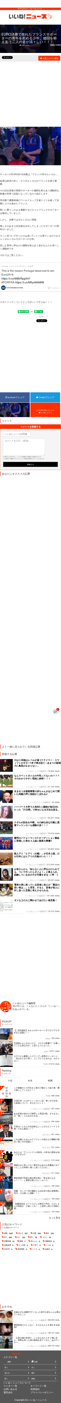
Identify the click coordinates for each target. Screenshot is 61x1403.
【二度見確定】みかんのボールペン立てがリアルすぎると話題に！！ (37, 1031)
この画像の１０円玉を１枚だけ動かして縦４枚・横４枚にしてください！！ (37, 1088)
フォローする (13, 266)
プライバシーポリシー (41, 1392)
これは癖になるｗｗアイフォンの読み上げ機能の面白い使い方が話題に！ (37, 1140)
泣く (21, 1237)
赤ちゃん (35, 1241)
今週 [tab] (10, 1080)
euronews (4, 266)
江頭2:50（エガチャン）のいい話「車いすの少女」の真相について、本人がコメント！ (37, 1101)
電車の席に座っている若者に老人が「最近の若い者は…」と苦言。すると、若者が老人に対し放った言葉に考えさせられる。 (37, 887)
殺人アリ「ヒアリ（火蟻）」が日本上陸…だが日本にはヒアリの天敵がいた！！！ (37, 855)
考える (23, 1233)
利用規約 (35, 1389)
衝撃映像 (9, 1241)
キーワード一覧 (38, 1385)
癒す (50, 1233)
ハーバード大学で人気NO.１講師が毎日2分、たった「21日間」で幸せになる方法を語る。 (37, 808)
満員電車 (22, 1249)
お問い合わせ (10, 1389)
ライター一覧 (10, 1385)
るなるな (46, 1134)
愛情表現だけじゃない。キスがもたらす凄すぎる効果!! (37, 1326)
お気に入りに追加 (50, 58)
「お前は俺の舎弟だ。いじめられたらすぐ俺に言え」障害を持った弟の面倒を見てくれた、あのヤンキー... (37, 1340)
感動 (8, 1233)
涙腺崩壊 (8, 1245)
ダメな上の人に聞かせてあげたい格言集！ (35, 900)
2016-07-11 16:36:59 (26, 266)
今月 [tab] (30, 1080)
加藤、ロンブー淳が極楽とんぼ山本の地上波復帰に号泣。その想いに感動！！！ (37, 1191)
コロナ (46, 1237)
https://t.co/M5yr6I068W (29, 282)
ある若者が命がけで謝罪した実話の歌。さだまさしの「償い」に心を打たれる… (37, 1114)
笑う (8, 1237)
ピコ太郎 (23, 1245)
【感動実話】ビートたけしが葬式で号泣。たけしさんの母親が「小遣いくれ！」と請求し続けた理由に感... (37, 1206)
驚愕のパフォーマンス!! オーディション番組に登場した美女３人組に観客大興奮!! (36, 839)
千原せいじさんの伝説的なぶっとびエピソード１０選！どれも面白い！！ (37, 1127)
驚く (33, 1237)
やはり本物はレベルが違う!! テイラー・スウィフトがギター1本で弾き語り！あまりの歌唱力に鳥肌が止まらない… (37, 762)
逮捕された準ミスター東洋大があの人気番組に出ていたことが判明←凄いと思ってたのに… (37, 1166)
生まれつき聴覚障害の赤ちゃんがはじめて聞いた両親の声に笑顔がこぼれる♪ (37, 792)
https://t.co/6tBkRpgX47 (15, 278)
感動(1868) (55, 44)
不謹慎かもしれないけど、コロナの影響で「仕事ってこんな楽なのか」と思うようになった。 (37, 1044)
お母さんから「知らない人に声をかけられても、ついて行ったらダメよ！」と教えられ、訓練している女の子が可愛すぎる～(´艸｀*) (37, 871)
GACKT (8, 1249)
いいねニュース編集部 (36, 771)
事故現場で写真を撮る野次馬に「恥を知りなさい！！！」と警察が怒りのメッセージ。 (35, 1179)
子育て (37, 1245)
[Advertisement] (30, 92)
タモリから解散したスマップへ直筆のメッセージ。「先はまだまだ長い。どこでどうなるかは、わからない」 (37, 1058)
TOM (45, 1064)
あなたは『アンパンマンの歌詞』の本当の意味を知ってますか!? (37, 1153)
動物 (22, 1241)
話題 (37, 1233)
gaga (48, 1038)
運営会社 (8, 1392)
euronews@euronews (14, 287)
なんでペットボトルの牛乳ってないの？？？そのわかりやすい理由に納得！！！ (37, 777)
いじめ (49, 1245)
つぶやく (42, 316)
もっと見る (54, 1217)
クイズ (36, 1249)
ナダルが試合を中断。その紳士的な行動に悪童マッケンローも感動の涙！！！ (37, 824)
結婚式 (48, 1249)
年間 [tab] (50, 1080)
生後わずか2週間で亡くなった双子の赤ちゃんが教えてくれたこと (37, 1313)
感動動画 (49, 1241)
